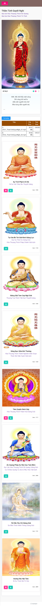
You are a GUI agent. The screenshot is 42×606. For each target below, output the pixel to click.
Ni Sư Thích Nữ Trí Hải (21, 581)
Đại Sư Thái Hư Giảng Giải (21, 240)
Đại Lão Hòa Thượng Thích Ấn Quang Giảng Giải (21, 467)
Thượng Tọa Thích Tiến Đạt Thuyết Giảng (21, 298)
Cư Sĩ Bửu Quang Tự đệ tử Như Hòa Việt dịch (21, 470)
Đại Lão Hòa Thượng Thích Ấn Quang (15, 14)
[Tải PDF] (6, 190)
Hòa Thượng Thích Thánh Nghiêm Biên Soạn (21, 354)
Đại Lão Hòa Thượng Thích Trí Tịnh (14, 16)
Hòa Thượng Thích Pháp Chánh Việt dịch (21, 242)
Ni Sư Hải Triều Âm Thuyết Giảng (21, 184)
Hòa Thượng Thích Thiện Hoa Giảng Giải (21, 412)
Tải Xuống (6, 118)
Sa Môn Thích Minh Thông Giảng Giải (21, 525)
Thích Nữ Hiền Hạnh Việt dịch (21, 356)
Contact (34, 603)
